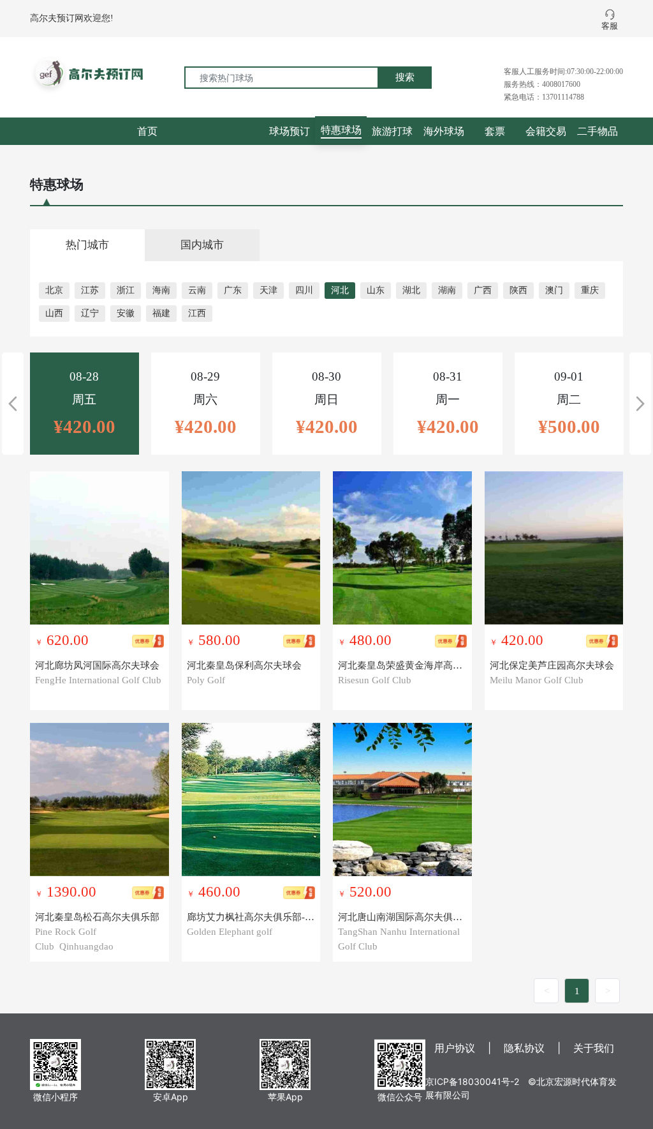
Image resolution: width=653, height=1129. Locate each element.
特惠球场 (341, 129)
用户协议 (454, 1048)
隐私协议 (524, 1048)
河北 (340, 290)
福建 (161, 313)
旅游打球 (392, 131)
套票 (495, 131)
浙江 (126, 290)
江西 (197, 313)
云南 (197, 290)
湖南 (447, 290)
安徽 (126, 313)
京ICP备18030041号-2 (472, 1081)
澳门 (554, 290)
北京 (54, 290)
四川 (304, 290)
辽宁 (90, 313)
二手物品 (597, 131)
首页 (147, 131)
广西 (483, 290)
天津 (268, 290)
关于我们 (593, 1048)
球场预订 (289, 131)
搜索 (405, 77)
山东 (376, 290)
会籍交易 (545, 131)
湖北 (411, 290)
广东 (233, 290)
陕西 (518, 290)
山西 (54, 313)
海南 (161, 290)
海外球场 (443, 131)
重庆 (590, 290)
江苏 (90, 290)
